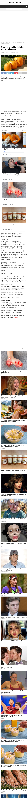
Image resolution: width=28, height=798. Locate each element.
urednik (12, 52)
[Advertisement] (14, 27)
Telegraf (16, 317)
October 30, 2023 (5, 52)
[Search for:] (14, 9)
